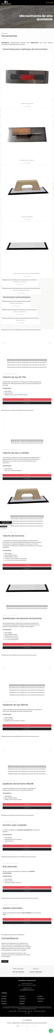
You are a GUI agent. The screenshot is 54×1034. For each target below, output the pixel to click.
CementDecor (4, 33)
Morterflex (22, 996)
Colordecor (22, 1001)
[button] (48, 2)
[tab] (27, 360)
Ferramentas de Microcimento (10, 373)
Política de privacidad (22, 1011)
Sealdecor (22, 1003)
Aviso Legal (30, 1011)
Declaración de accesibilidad (39, 1011)
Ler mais (5, 961)
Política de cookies (13, 1011)
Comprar (27, 399)
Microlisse (3, 998)
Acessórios (40, 1001)
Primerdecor (22, 998)
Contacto (28, 402)
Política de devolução (18, 973)
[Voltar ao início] (6, 2)
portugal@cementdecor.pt (27, 990)
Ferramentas (40, 998)
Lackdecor (40, 996)
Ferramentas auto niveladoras (10, 821)
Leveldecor (4, 1003)
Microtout (3, 1001)
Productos (4, 996)
